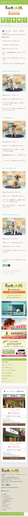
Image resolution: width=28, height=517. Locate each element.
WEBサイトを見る (14, 424)
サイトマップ (5, 507)
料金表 (5, 378)
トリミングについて (9, 364)
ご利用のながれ (8, 367)
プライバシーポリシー (7, 508)
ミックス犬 (11, 273)
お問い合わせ (14, 292)
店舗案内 (6, 362)
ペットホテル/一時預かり (10, 370)
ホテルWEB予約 (8, 373)
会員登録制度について (9, 375)
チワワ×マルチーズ (16, 271)
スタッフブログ (6, 271)
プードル (5, 273)
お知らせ (5, 509)
